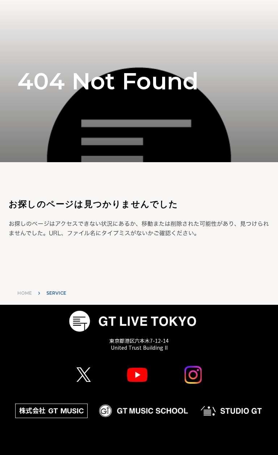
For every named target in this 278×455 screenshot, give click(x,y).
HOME (24, 293)
